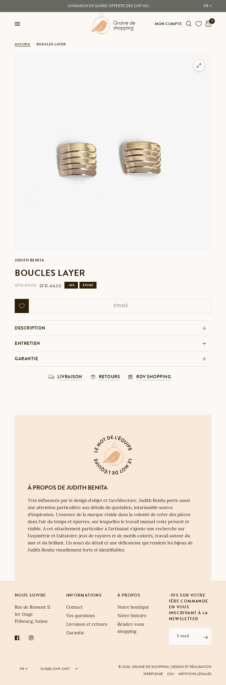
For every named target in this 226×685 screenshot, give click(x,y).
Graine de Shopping (150, 666)
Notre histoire (132, 616)
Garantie (26, 358)
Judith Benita (29, 260)
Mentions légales (194, 673)
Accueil (23, 44)
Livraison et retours (86, 625)
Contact (74, 607)
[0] (207, 24)
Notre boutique (133, 607)
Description (30, 328)
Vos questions (80, 616)
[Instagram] (35, 637)
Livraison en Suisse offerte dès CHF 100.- (109, 6)
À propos (128, 595)
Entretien (27, 343)
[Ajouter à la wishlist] (22, 306)
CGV (171, 673)
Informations (84, 595)
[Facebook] (21, 637)
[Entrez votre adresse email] (205, 637)
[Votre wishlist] (199, 24)
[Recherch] (189, 24)
